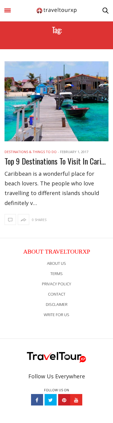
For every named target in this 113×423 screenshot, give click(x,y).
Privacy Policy (56, 284)
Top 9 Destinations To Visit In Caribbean (56, 161)
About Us (56, 263)
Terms (56, 273)
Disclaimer (56, 304)
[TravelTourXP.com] (56, 11)
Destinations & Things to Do (31, 151)
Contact (56, 294)
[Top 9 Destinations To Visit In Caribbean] (56, 101)
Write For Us (56, 314)
